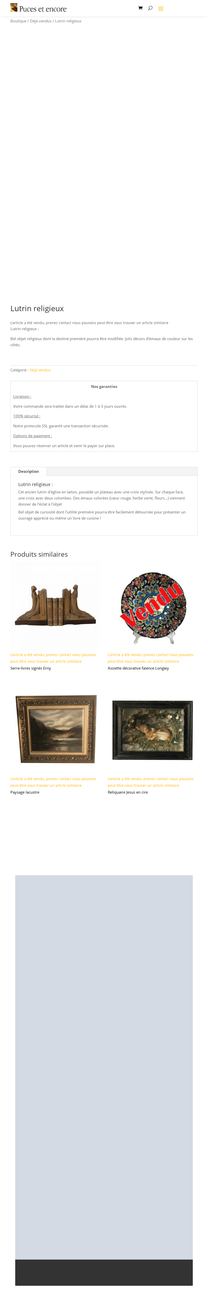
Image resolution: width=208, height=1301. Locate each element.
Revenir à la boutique (104, 834)
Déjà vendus (40, 20)
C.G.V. (136, 1278)
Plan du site (158, 1278)
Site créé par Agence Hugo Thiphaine (104, 1271)
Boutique (18, 20)
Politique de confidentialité (101, 1278)
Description (28, 471)
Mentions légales (55, 1278)
